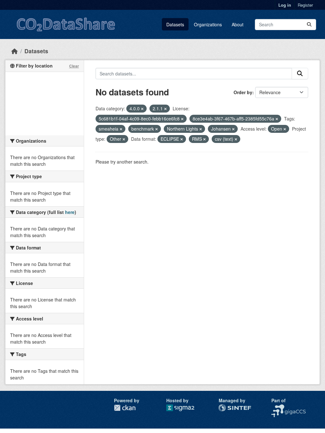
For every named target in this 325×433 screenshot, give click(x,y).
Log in (284, 5)
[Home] (14, 51)
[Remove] (142, 108)
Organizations (208, 24)
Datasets (175, 24)
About (237, 24)
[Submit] (309, 24)
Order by (243, 92)
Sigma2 (185, 407)
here (70, 212)
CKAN (125, 407)
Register (305, 5)
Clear (74, 66)
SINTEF (227, 407)
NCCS (277, 407)
